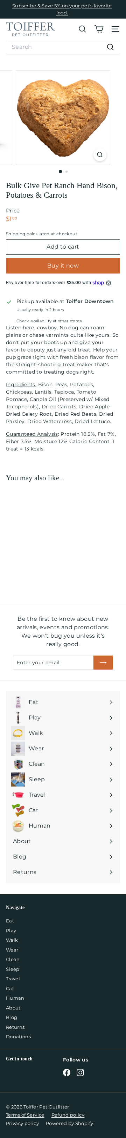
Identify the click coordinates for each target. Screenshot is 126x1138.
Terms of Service (25, 1115)
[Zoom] (99, 154)
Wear (12, 950)
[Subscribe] (103, 663)
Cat (10, 988)
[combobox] (63, 47)
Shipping (16, 233)
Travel (13, 978)
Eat (10, 920)
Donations (18, 1036)
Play (11, 930)
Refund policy (68, 1115)
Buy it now (63, 265)
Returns (15, 1027)
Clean (13, 959)
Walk (12, 940)
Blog (11, 1017)
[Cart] (99, 29)
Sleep (13, 969)
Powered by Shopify (69, 1123)
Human (15, 998)
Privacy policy (22, 1123)
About (13, 1008)
